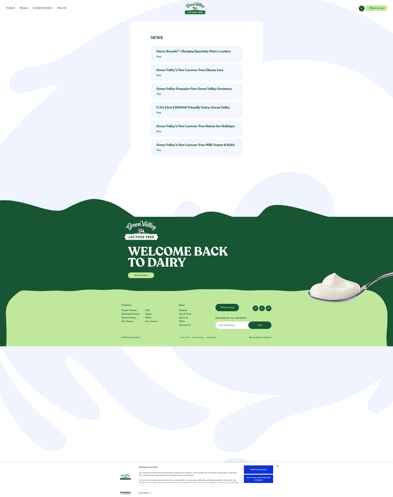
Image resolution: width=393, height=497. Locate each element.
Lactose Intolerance (43, 8)
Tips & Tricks (185, 314)
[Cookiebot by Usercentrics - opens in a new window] (125, 493)
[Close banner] (277, 466)
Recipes (24, 8)
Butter (148, 317)
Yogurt (148, 314)
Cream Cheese (129, 310)
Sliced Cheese (129, 317)
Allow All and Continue (258, 469)
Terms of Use (185, 337)
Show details (144, 493)
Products (10, 8)
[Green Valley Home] (195, 8)
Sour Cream (151, 321)
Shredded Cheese (130, 314)
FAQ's (182, 321)
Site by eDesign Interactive (260, 337)
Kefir (147, 310)
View (158, 56)
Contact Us (185, 325)
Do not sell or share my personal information (258, 479)
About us (62, 8)
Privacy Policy (198, 337)
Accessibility (211, 337)
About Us (183, 317)
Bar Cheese (127, 321)
